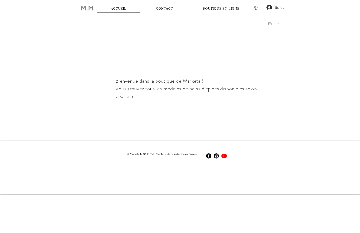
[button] (256, 8)
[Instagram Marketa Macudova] (216, 156)
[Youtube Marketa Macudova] (224, 156)
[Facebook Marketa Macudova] (208, 156)
